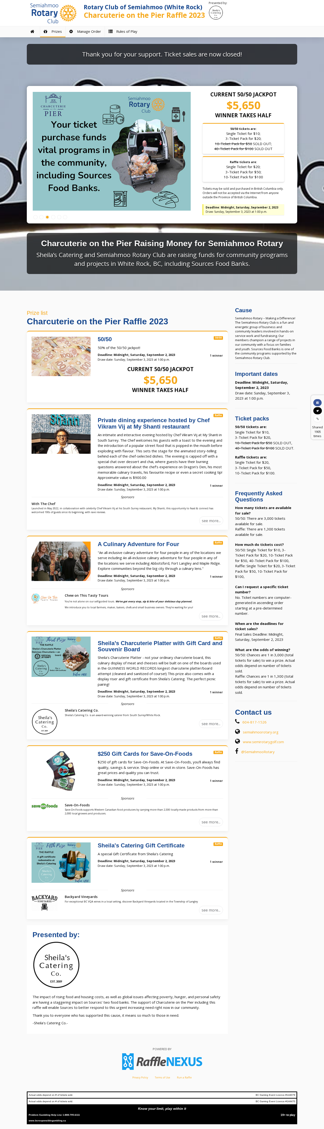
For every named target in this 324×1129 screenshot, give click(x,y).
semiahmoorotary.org (260, 732)
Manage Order (88, 31)
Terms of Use (162, 1077)
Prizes (56, 31)
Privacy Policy (140, 1077)
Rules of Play (125, 31)
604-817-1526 (254, 722)
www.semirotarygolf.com (263, 741)
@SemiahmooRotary (258, 751)
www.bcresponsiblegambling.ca (47, 1120)
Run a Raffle (184, 1077)
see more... (211, 520)
